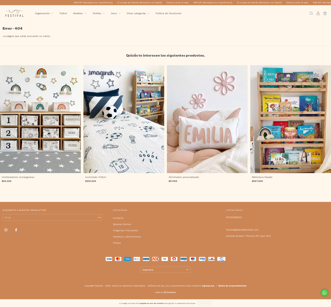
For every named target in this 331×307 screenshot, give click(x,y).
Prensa (117, 242)
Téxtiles (97, 13)
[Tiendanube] (165, 292)
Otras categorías (137, 13)
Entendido (205, 303)
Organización (43, 13)
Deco (114, 13)
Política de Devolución (169, 13)
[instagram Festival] (6, 230)
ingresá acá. (208, 286)
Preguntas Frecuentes (125, 230)
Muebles (78, 13)
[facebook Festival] (16, 230)
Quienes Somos (122, 224)
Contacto (118, 218)
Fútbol (63, 13)
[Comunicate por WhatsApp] (324, 293)
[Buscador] (311, 13)
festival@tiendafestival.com (242, 229)
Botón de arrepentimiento (232, 286)
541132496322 (234, 217)
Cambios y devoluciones (127, 236)
